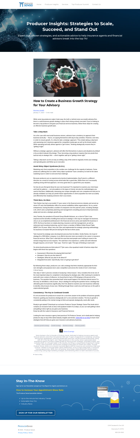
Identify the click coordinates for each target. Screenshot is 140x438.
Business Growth (38, 110)
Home (39, 4)
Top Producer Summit (80, 4)
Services (65, 4)
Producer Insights (51, 4)
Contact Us (96, 4)
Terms (30, 433)
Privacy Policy (22, 433)
